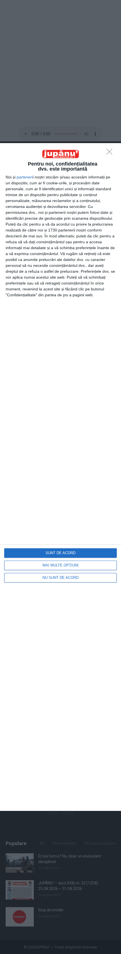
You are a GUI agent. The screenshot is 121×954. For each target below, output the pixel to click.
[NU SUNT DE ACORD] (110, 153)
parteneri (25, 177)
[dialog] (60, 477)
